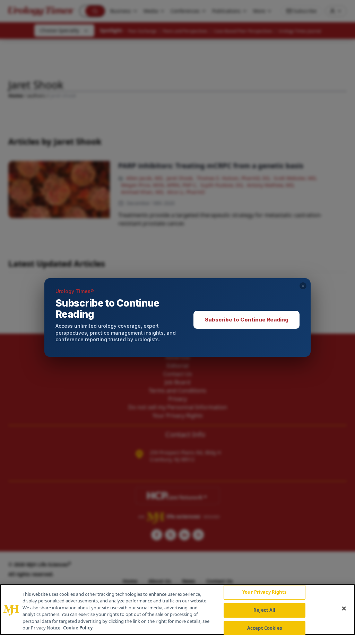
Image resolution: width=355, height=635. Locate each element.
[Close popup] (303, 285)
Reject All (264, 610)
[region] (177, 609)
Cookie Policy (78, 628)
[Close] (344, 608)
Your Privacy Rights (264, 592)
